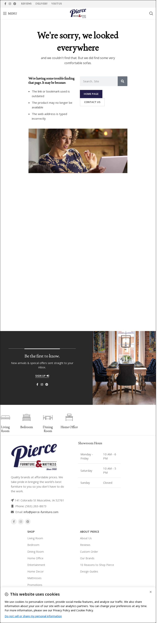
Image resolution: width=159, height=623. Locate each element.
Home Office (35, 558)
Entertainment (36, 565)
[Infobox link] (26, 421)
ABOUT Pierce (89, 531)
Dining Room (35, 551)
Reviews (85, 545)
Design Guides (89, 571)
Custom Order (89, 551)
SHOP (31, 531)
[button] (80, 423)
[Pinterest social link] (14, 3)
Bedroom (33, 545)
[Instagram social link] (10, 3)
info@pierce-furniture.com (41, 512)
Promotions (34, 585)
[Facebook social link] (5, 3)
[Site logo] (78, 13)
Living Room (35, 538)
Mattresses (34, 578)
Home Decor (35, 571)
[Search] (151, 13)
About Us (86, 538)
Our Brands (87, 558)
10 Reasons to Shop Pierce (97, 565)
